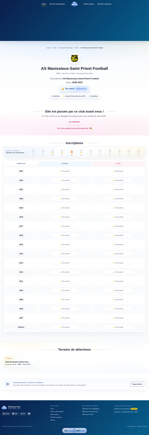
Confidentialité (131, 426)
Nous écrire (137, 384)
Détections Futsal (87, 414)
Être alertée (118, 171)
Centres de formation (57, 4)
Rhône (73, 73)
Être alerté (64, 171)
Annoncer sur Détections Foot (125, 412)
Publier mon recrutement (125, 409)
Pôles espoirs (89, 4)
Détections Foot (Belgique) (90, 409)
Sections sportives (104, 4)
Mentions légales (142, 426)
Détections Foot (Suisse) (90, 411)
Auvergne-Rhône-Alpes (85, 73)
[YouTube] (29, 413)
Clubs (44, 4)
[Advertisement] (74, 23)
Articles (52, 420)
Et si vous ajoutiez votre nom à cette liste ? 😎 (74, 128)
